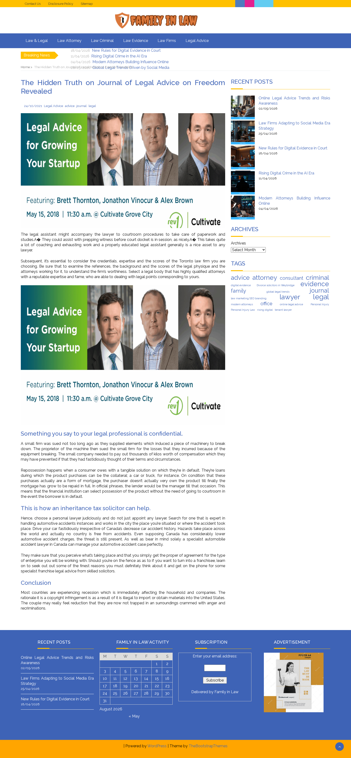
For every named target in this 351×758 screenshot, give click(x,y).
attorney (264, 277)
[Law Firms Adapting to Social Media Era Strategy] (243, 132)
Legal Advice (197, 40)
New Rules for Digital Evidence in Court (126, 50)
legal (321, 297)
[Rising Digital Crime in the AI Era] (243, 182)
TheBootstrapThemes (208, 746)
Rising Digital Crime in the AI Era (119, 56)
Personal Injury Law (243, 309)
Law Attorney (69, 40)
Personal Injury (320, 304)
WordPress (157, 746)
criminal (317, 277)
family (238, 290)
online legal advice (291, 304)
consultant (291, 278)
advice (240, 277)
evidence (314, 283)
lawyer (290, 297)
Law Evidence (135, 40)
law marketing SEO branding (248, 298)
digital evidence (241, 285)
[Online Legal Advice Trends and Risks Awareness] (243, 107)
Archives (238, 243)
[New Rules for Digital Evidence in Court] (243, 157)
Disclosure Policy (60, 3)
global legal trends (277, 291)
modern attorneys (242, 304)
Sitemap (87, 3)
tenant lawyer (283, 309)
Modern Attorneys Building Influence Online (130, 62)
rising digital (265, 309)
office (266, 303)
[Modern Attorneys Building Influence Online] (243, 207)
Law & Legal (37, 40)
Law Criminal (102, 40)
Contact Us (33, 3)
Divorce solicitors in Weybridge (275, 285)
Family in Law (226, 692)
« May (134, 716)
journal (319, 290)
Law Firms (167, 40)
